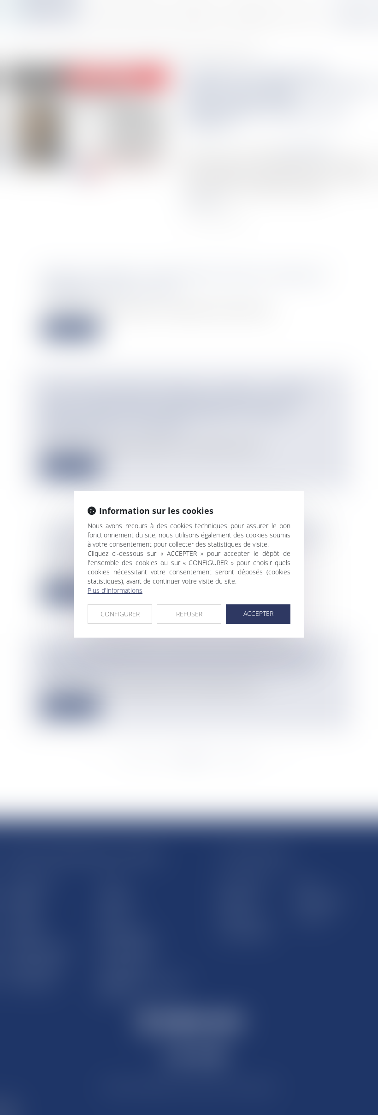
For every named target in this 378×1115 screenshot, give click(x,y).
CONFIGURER (120, 613)
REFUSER (189, 613)
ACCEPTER (258, 613)
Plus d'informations (115, 590)
